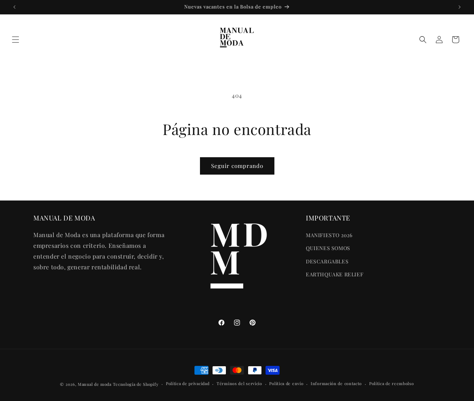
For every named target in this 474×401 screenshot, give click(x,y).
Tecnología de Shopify (136, 384)
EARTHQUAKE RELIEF (334, 274)
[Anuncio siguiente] (459, 7)
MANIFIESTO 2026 (329, 235)
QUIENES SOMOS (328, 248)
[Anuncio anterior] (14, 7)
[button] (15, 39)
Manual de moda (95, 384)
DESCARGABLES (327, 261)
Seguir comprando (237, 165)
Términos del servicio (239, 384)
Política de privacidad (187, 384)
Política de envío (286, 384)
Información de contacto (336, 384)
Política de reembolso (391, 384)
